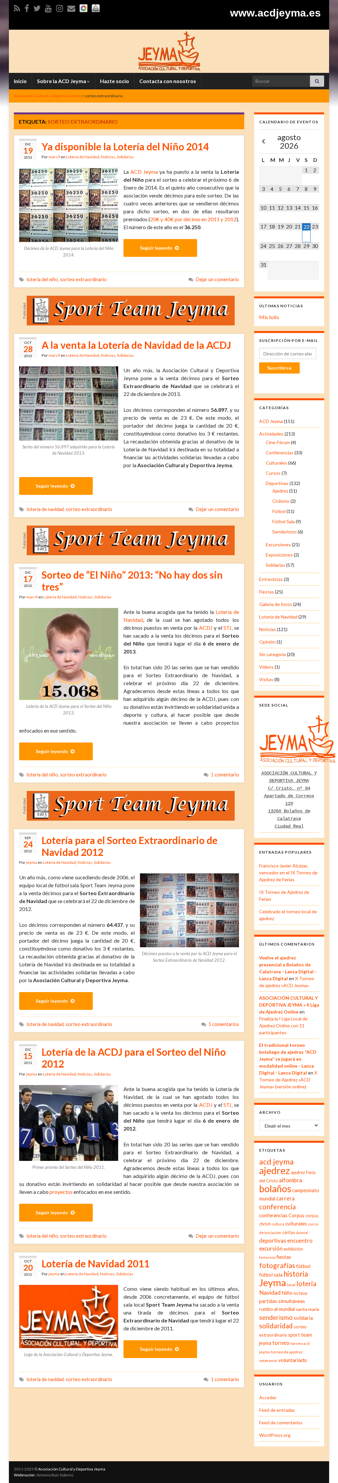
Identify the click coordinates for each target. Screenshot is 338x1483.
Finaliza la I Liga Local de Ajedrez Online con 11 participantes (283, 1025)
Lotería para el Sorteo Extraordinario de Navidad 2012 (130, 846)
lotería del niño (42, 279)
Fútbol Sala (283, 521)
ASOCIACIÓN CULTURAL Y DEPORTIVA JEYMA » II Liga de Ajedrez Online (289, 1004)
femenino (267, 1257)
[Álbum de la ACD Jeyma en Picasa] (83, 7)
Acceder (268, 1397)
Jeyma (272, 1282)
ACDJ (206, 627)
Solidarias (125, 156)
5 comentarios (224, 1024)
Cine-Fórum (278, 442)
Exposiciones (279, 555)
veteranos (268, 1360)
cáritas (288, 1232)
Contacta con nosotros (167, 81)
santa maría (307, 1309)
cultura (278, 1224)
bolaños (275, 1188)
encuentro (300, 1240)
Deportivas (277, 483)
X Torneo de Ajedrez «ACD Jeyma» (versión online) (288, 1079)
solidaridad (276, 1326)
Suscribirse (279, 368)
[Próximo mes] (315, 141)
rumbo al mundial (277, 1309)
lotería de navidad (45, 509)
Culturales (276, 463)
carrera (285, 1198)
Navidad (270, 1292)
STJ (227, 627)
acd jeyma (276, 1161)
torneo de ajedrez (287, 1351)
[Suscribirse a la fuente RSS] (17, 7)
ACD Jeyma (144, 171)
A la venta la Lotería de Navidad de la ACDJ (136, 345)
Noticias (108, 156)
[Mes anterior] (263, 141)
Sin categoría (272, 654)
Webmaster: (25, 1474)
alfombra (290, 1180)
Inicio (20, 81)
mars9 (54, 156)
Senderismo (284, 531)
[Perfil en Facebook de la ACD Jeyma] (26, 7)
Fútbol (279, 511)
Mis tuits (269, 317)
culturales (296, 1223)
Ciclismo (280, 501)
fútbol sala (271, 1275)
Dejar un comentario (217, 279)
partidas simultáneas (282, 1301)
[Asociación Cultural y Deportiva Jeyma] (169, 50)
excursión (271, 1248)
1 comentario (225, 774)
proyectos (61, 1192)
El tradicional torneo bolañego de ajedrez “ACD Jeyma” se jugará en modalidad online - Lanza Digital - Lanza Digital (288, 1058)
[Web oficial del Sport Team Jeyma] (96, 7)
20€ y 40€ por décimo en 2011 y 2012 (193, 219)
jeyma (31, 862)
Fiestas (266, 591)
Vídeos (266, 667)
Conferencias (279, 452)
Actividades (271, 434)
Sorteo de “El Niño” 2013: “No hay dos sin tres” (132, 580)
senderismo (276, 1317)
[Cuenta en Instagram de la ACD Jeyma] (59, 7)
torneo (280, 1343)
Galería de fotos (275, 604)
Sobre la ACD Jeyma (62, 81)
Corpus (296, 1215)
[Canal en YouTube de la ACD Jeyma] (48, 7)
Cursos (273, 473)
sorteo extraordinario (83, 279)
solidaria (303, 1318)
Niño (287, 1293)
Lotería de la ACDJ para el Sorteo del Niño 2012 (134, 1058)
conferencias (273, 1215)
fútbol (303, 1266)
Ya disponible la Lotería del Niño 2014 (125, 146)
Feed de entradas (277, 1410)
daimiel (302, 1232)
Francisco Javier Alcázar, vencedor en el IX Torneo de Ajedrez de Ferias (288, 872)
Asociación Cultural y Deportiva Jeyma (71, 1469)
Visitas (266, 679)
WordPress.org (274, 1435)
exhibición (293, 1249)
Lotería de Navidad (82, 156)
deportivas (272, 1240)
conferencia (277, 1207)
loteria (306, 1283)
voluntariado (292, 1360)
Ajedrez (280, 491)
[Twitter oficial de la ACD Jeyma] (37, 7)
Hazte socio (114, 81)
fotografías (277, 1265)
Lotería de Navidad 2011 (96, 1263)
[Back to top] (323, 1468)
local (291, 1284)
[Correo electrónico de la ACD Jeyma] (71, 7)
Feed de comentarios (280, 1422)
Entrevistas (271, 579)
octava (300, 1293)
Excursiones (278, 544)
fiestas (283, 1257)
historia (296, 1273)
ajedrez (274, 1170)
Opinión (267, 642)
